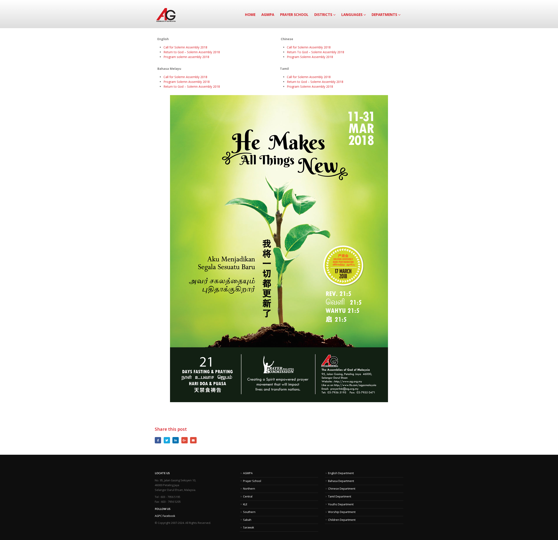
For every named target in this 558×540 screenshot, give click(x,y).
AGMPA (267, 14)
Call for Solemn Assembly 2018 (185, 47)
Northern (249, 488)
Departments (384, 14)
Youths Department (341, 504)
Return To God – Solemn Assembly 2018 (315, 52)
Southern (249, 512)
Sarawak (248, 527)
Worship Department (342, 512)
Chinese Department (341, 488)
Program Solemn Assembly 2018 (310, 57)
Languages (351, 14)
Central (247, 496)
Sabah (247, 520)
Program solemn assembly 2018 (186, 57)
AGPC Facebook (165, 516)
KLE (245, 504)
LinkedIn (175, 440)
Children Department (342, 520)
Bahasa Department (341, 481)
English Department (341, 473)
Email (193, 440)
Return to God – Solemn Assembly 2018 (191, 52)
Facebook (158, 440)
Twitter (167, 440)
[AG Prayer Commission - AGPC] (166, 14)
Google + (184, 440)
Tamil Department (339, 496)
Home (250, 14)
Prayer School (294, 14)
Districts (323, 14)
